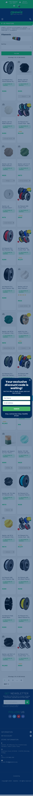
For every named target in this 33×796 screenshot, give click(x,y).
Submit (16, 409)
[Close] (30, 380)
